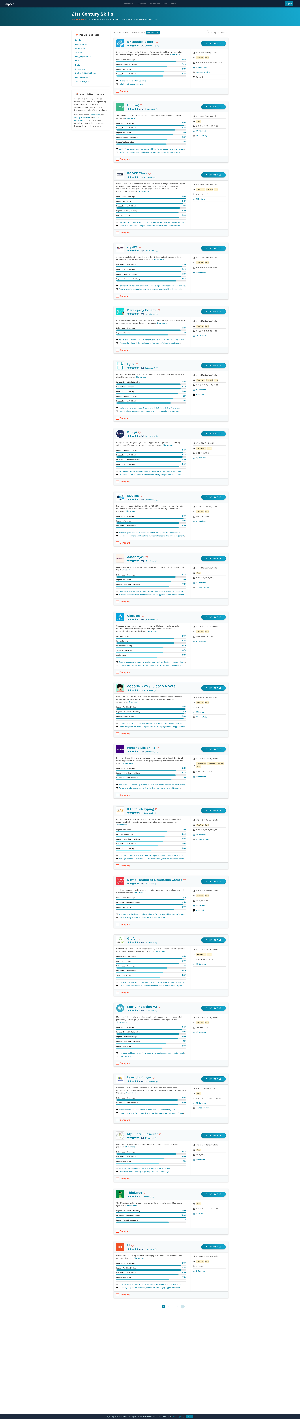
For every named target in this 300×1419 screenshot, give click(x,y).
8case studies (202, 839)
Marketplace (155, 4)
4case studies (202, 1108)
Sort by (208, 30)
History (78, 65)
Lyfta (131, 364)
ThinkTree (134, 1193)
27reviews (201, 641)
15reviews (201, 834)
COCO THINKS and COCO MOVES (151, 686)
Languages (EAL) (82, 77)
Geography (80, 69)
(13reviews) (149, 943)
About (173, 4)
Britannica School (141, 42)
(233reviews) (150, 46)
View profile (213, 43)
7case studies (202, 587)
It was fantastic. (126, 1056)
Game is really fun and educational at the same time (142, 917)
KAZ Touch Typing (140, 809)
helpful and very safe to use (131, 84)
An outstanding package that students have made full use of (145, 1168)
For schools (128, 4)
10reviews (201, 458)
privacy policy (178, 1416)
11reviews (200, 199)
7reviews (200, 1271)
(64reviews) (150, 368)
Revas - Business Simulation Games (154, 880)
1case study (201, 135)
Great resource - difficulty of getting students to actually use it (146, 1171)
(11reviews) (148, 177)
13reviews (201, 964)
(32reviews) (150, 500)
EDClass (133, 496)
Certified (200, 394)
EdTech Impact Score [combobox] (215, 32)
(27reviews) (150, 620)
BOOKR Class (137, 173)
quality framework (82, 117)
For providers (141, 4)
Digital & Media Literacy (86, 73)
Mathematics (81, 44)
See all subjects (82, 81)
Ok (189, 1416)
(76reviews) (150, 109)
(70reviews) (150, 314)
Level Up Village (139, 1077)
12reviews (201, 1032)
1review (200, 1213)
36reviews (201, 272)
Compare (125, 91)
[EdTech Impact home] (9, 4)
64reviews (201, 390)
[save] (157, 42)
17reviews (201, 712)
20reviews (201, 776)
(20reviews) (150, 752)
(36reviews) (150, 251)
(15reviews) (148, 813)
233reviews (201, 67)
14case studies (203, 72)
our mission (95, 115)
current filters (152, 32)
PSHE (77, 61)
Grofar (132, 938)
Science (78, 52)
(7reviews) (149, 1249)
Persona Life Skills (141, 748)
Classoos (134, 616)
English (78, 40)
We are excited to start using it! (132, 81)
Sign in (289, 4)
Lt (128, 1245)
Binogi (132, 432)
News (165, 4)
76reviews (201, 131)
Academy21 (135, 557)
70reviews (201, 336)
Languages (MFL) (83, 57)
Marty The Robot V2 (142, 1007)
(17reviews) (148, 690)
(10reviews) (150, 436)
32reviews (201, 521)
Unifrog (133, 105)
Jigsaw (132, 247)
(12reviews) (149, 1011)
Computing (80, 48)
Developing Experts (142, 310)
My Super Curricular (142, 1134)
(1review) (147, 1197)
